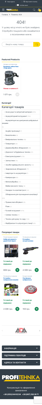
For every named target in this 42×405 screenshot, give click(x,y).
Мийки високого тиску (14, 186)
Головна (5, 15)
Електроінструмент (13, 156)
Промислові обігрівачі (14, 202)
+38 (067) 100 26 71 (30, 394)
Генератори (9, 144)
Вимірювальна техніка (14, 139)
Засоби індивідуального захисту (18, 165)
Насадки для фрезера (10, 64)
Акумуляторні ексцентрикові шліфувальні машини (20, 121)
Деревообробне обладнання (16, 148)
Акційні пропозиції (12, 131)
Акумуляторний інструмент (16, 116)
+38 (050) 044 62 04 (12, 394)
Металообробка (11, 182)
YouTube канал (24, 5)
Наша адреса (11, 1)
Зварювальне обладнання (15, 169)
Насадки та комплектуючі (15, 190)
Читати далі (16, 94)
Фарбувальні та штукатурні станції (18, 223)
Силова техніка (11, 215)
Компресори (10, 177)
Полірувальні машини (29, 237)
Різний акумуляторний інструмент (10, 237)
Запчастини (10, 161)
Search (34, 10)
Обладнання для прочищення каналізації (21, 194)
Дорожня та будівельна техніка (17, 152)
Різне (7, 206)
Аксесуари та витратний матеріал (18, 112)
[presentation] (39, 330)
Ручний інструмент (12, 211)
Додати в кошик (16, 270)
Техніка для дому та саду (15, 219)
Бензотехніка (10, 135)
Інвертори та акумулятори (15, 173)
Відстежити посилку (31, 1)
